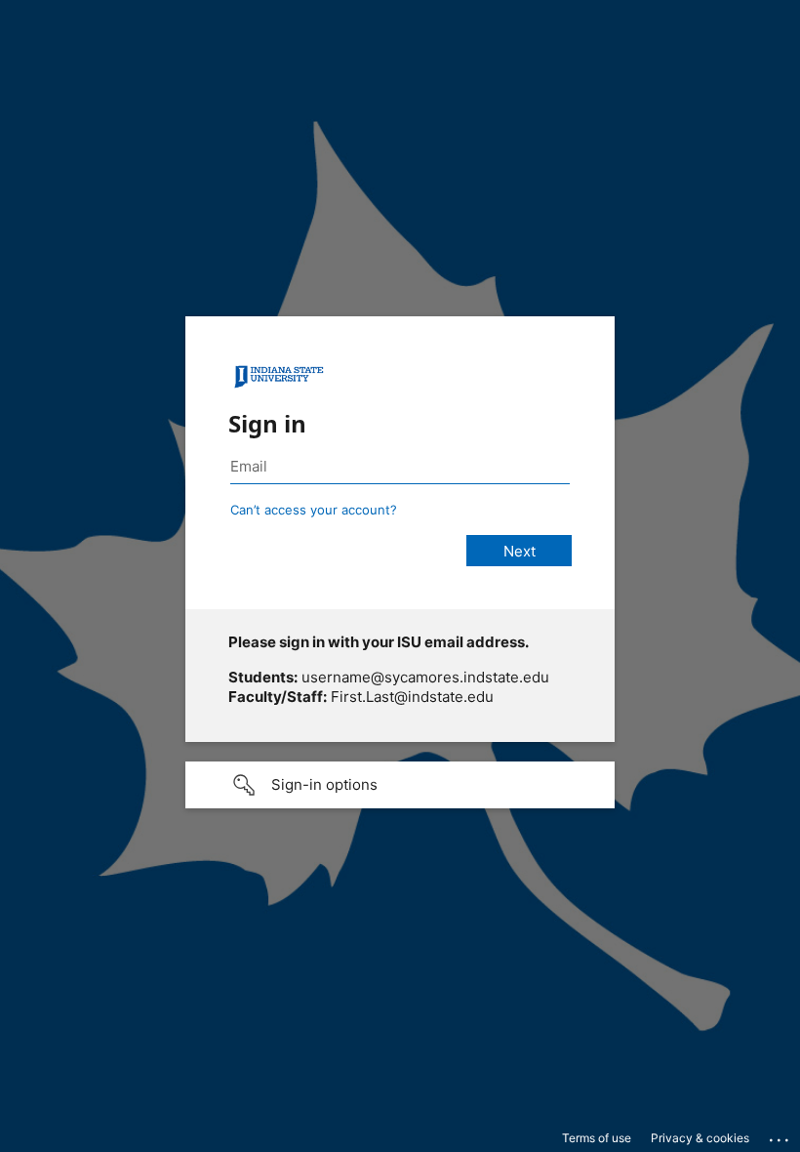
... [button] (780, 1135)
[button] (400, 784)
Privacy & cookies (700, 1138)
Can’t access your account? (313, 509)
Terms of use (596, 1138)
